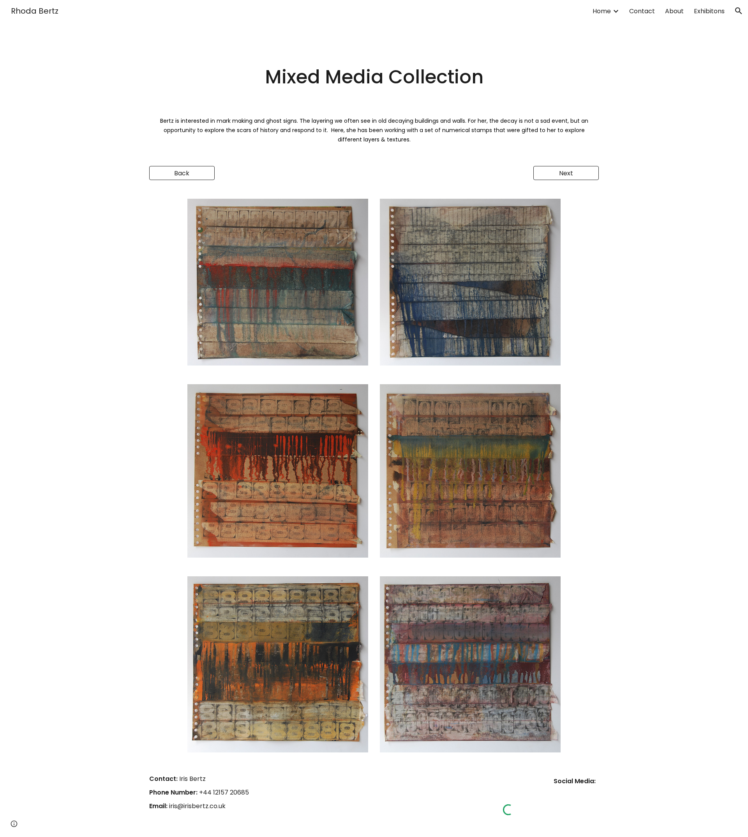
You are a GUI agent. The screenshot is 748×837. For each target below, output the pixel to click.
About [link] (674, 11)
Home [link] (602, 11)
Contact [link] (642, 11)
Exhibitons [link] (709, 11)
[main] (374, 77)
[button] (738, 11)
